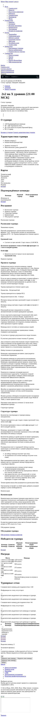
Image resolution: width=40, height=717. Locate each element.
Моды (11, 19)
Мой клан (12, 41)
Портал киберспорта (15, 50)
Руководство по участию (17, 51)
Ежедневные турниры (16, 48)
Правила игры (9, 669)
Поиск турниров (10, 89)
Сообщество (9, 53)
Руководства (9, 20)
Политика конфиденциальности (15, 676)
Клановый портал (14, 39)
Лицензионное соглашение (14, 674)
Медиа (11, 58)
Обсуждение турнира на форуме (11, 535)
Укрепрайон (13, 34)
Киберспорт (9, 46)
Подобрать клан (14, 43)
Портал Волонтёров (15, 60)
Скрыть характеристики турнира (24, 132)
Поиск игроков (14, 55)
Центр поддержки (11, 667)
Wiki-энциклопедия (15, 62)
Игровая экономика (15, 25)
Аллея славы (13, 45)
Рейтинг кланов (14, 38)
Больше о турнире (7, 132)
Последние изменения (16, 12)
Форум (11, 57)
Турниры (8, 87)
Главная (7, 86)
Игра (6, 6)
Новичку (11, 22)
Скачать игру (13, 8)
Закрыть (3, 715)
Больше (3, 186)
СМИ (6, 673)
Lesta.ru (15, 1)
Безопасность (13, 27)
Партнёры (8, 671)
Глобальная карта (14, 36)
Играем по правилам (15, 31)
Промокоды (12, 17)
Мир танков (9, 1)
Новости (11, 10)
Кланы (7, 32)
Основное (12, 24)
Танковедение (13, 15)
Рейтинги (12, 13)
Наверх (4, 662)
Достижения (13, 29)
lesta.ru (3, 664)
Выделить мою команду (9, 658)
